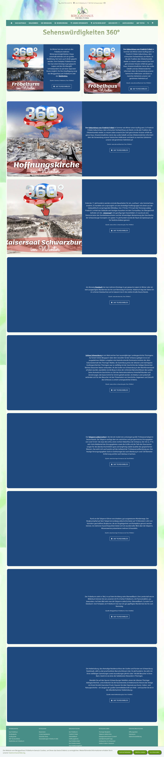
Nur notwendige (124, 752)
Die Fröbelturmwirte (74, 743)
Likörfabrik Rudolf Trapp (106, 739)
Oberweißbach (73, 736)
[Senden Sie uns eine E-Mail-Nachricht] (104, 3)
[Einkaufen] (152, 23)
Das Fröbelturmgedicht (75, 745)
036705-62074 (66, 3)
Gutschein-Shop (43, 736)
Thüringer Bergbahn (104, 732)
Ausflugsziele (12, 736)
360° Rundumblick (63, 86)
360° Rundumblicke (14, 739)
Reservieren (42, 732)
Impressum (132, 734)
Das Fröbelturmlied (74, 741)
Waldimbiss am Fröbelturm (16, 741)
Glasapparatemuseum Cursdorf (108, 736)
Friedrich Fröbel (73, 734)
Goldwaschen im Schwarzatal (107, 741)
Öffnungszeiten (133, 732)
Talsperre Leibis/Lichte (105, 734)
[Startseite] (11, 23)
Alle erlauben (154, 752)
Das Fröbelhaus (13, 732)
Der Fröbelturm (73, 732)
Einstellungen (140, 752)
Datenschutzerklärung (135, 736)
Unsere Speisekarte (44, 734)
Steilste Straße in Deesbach (106, 743)
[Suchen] (148, 23)
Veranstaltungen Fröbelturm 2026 (48, 739)
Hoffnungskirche (73, 739)
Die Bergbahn (13, 734)
